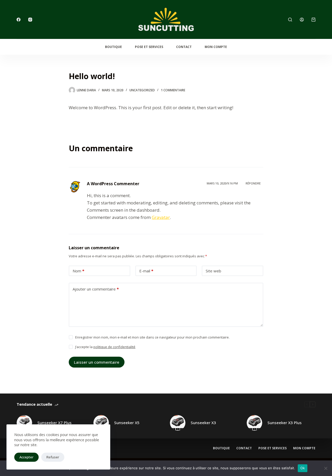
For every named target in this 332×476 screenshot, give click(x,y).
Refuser (52, 457)
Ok (302, 468)
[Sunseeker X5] (101, 423)
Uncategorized (142, 90)
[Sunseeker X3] (177, 423)
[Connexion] (302, 20)
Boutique (113, 47)
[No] (325, 468)
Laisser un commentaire (96, 362)
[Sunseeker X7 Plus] (24, 423)
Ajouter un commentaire (96, 289)
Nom (78, 270)
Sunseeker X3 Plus (284, 422)
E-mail (146, 270)
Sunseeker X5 (127, 422)
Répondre (253, 183)
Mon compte (216, 47)
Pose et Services (272, 448)
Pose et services (149, 47)
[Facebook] (18, 20)
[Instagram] (30, 20)
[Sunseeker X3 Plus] (254, 423)
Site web (213, 270)
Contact (184, 47)
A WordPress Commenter (113, 184)
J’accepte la (105, 346)
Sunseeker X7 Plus (54, 422)
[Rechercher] (290, 20)
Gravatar (161, 217)
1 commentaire (173, 90)
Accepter (26, 457)
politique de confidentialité (114, 346)
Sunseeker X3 (203, 422)
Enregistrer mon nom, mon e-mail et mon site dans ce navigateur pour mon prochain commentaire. (152, 337)
